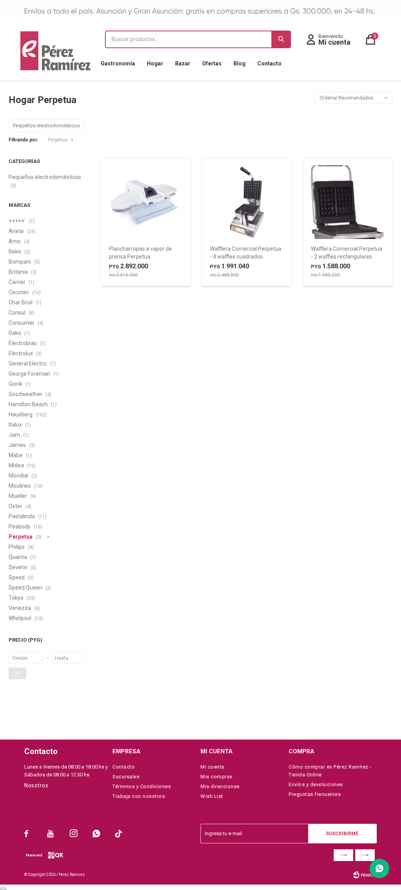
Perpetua (57, 140)
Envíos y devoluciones (316, 784)
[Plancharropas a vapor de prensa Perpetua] (145, 202)
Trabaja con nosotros (138, 796)
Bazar (182, 63)
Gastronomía (118, 63)
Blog (239, 63)
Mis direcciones (220, 786)
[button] (281, 39)
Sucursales (125, 777)
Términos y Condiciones (141, 786)
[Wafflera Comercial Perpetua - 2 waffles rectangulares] (348, 202)
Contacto (269, 63)
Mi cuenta (212, 767)
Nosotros (36, 785)
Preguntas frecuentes (315, 794)
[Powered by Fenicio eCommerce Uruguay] (365, 875)
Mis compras (216, 777)
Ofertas (212, 63)
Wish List (211, 796)
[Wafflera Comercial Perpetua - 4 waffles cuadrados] (247, 202)
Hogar (155, 63)
